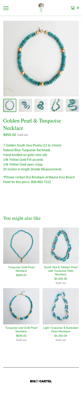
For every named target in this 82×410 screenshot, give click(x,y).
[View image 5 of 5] (72, 105)
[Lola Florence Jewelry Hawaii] (41, 8)
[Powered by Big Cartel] (41, 381)
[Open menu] (6, 8)
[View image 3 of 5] (41, 105)
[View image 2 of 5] (25, 105)
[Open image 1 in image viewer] (41, 58)
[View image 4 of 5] (56, 105)
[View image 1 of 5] (9, 105)
